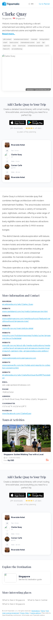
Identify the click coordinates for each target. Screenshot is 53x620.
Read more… (8, 34)
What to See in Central (37, 600)
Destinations (36, 611)
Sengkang (30, 89)
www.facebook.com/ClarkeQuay (16, 413)
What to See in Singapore (13, 600)
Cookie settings (35, 613)
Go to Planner (44, 4)
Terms (43, 611)
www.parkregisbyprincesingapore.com (19, 358)
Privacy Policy (24, 613)
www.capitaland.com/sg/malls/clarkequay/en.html (25, 311)
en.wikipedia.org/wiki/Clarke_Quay (17, 304)
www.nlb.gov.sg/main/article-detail (17, 328)
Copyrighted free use (42, 89)
